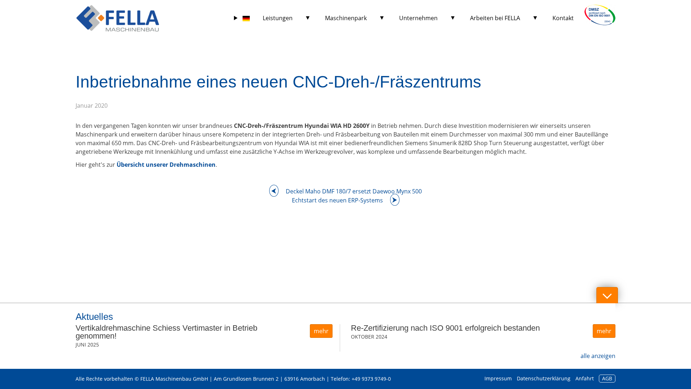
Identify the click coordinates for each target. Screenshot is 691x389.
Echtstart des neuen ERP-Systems (337, 200)
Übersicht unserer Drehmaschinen (166, 165)
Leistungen (278, 18)
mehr (321, 331)
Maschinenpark (346, 18)
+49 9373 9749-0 (371, 378)
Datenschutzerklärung (543, 378)
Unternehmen (418, 18)
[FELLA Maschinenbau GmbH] (118, 18)
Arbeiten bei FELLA (495, 18)
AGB (607, 378)
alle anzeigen (598, 356)
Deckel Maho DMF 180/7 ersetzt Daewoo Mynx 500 (354, 191)
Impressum (498, 378)
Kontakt (563, 18)
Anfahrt (584, 378)
